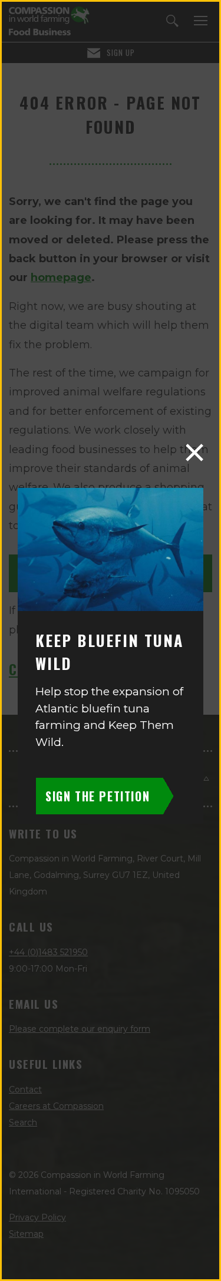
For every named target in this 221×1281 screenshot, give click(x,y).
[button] (194, 452)
